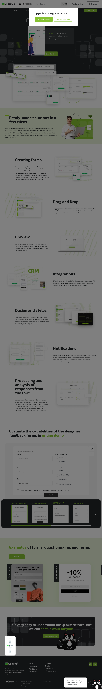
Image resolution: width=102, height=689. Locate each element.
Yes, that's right (44, 19)
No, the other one (63, 19)
